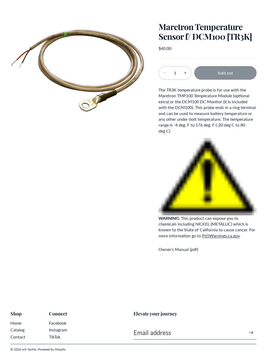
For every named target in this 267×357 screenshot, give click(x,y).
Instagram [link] (58, 329)
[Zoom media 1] (78, 68)
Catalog (17, 329)
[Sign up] (251, 332)
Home (15, 322)
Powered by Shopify (51, 349)
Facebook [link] (57, 322)
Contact (17, 336)
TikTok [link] (54, 336)
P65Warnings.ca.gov (220, 235)
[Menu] (6, 8)
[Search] (17, 8)
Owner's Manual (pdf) (178, 249)
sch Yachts (29, 349)
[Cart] (260, 8)
